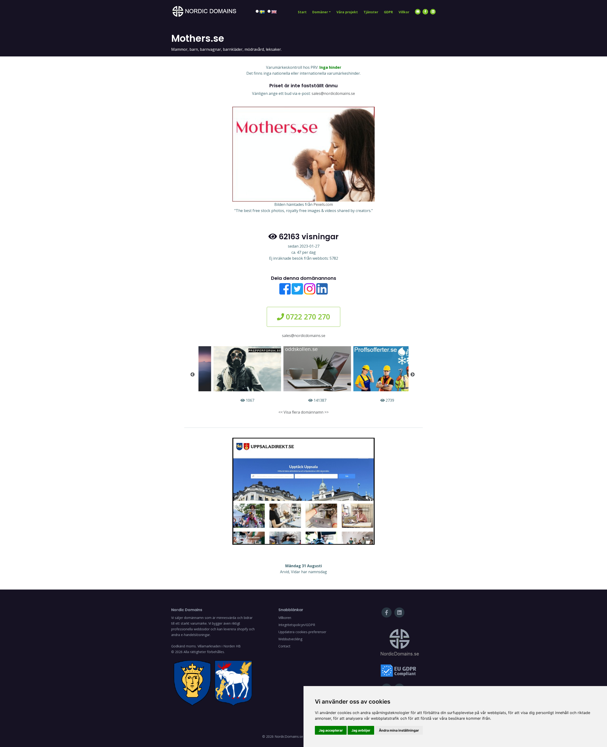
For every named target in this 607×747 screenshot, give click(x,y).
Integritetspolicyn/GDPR (296, 624)
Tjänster (370, 12)
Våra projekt (347, 12)
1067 (235, 400)
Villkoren (284, 617)
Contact (284, 646)
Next (412, 374)
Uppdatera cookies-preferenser (302, 632)
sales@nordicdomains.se (333, 93)
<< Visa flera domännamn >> (303, 412)
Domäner (320, 12)
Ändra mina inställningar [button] (399, 730)
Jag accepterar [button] (331, 730)
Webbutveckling (290, 639)
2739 (375, 400)
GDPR (388, 12)
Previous (192, 374)
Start (302, 12)
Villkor (404, 12)
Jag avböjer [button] (360, 730)
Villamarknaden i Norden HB (219, 646)
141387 (306, 400)
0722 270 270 (307, 317)
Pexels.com (323, 204)
